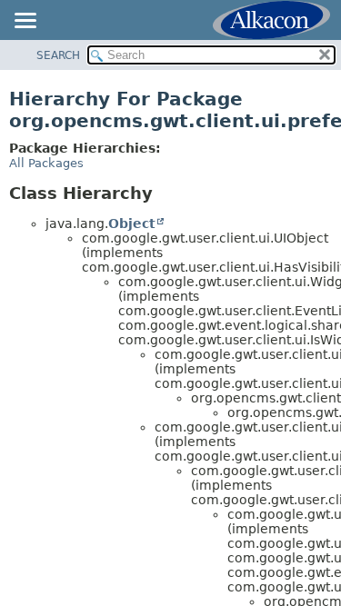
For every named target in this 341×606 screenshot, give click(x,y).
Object (131, 223)
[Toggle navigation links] (24, 22)
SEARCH (58, 55)
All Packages (46, 163)
